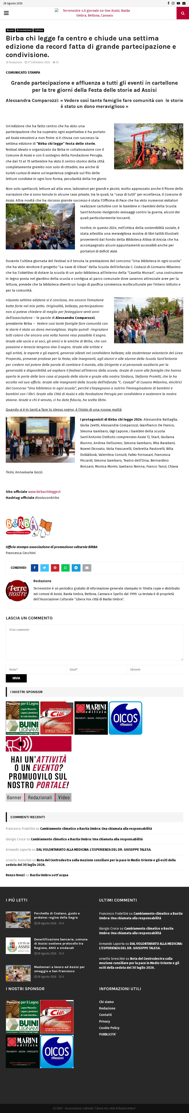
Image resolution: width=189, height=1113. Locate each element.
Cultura (39, 30)
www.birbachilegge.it (44, 492)
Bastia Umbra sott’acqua (49, 875)
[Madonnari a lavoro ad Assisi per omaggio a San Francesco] (18, 973)
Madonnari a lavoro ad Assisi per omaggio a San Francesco (59, 969)
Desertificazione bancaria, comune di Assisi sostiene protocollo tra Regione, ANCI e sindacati (61, 943)
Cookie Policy (109, 1028)
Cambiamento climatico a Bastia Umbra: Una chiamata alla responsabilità (96, 829)
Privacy (104, 1021)
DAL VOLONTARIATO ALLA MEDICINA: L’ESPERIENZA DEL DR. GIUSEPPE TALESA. (93, 850)
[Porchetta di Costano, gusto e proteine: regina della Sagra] (18, 919)
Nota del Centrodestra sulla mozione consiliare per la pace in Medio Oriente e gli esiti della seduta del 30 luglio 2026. (139, 963)
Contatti (105, 1015)
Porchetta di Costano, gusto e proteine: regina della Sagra (57, 915)
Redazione (15, 62)
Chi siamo (106, 1002)
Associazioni (24, 30)
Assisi (10, 30)
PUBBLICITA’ (107, 1034)
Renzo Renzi (15, 875)
